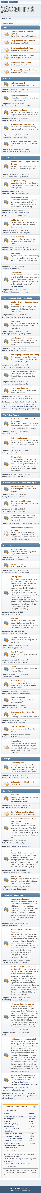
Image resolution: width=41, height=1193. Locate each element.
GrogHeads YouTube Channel (23, 41)
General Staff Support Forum (23, 1075)
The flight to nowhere (8, 497)
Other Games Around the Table (24, 371)
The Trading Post (17, 762)
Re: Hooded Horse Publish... (10, 963)
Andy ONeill (35, 1084)
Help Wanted (16, 876)
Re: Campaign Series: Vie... (10, 453)
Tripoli (23, 453)
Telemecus (24, 1000)
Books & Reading (18, 681)
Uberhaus (25, 292)
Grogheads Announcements (22, 124)
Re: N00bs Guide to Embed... (11, 152)
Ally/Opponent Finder (19, 197)
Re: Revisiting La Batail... (9, 476)
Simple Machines (26, 1190)
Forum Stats (11, 1151)
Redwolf (23, 350)
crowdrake (24, 384)
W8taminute (23, 137)
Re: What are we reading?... (10, 693)
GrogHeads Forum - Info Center (16, 1106)
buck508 (25, 777)
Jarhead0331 (26, 106)
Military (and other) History (22, 486)
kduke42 (22, 476)
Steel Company (9, 1119)
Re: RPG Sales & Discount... (10, 367)
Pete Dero (18, 614)
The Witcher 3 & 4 (7, 614)
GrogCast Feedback (19, 110)
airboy (23, 722)
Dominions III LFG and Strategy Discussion (23, 216)
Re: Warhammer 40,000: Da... (11, 249)
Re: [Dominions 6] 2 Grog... (10, 212)
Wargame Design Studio (21, 899)
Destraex (24, 633)
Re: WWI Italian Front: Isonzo (13, 1134)
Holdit (23, 1090)
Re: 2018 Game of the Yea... (10, 177)
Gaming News (16, 576)
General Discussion (19, 549)
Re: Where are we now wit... (10, 1035)
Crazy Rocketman (7, 648)
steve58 (23, 708)
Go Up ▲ (28, 1188)
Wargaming (15, 321)
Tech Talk (14, 618)
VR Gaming (15, 253)
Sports (13, 666)
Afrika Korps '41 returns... (10, 334)
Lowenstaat (27, 843)
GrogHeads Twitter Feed (21, 62)
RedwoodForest (26, 693)
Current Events (17, 564)
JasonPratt (32, 1134)
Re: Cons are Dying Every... (10, 722)
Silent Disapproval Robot (30, 249)
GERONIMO (5, 268)
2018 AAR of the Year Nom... (11, 434)
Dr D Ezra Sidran (24, 1084)
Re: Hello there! (7, 91)
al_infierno (25, 177)
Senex (31, 1129)
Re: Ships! (29, 523)
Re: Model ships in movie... (10, 350)
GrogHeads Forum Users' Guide (24, 141)
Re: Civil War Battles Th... (10, 925)
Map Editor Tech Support (23, 1096)
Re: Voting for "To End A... (10, 737)
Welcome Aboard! (18, 83)
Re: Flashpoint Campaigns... (10, 292)
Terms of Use (16, 741)
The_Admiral (23, 807)
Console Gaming (17, 237)
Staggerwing (26, 152)
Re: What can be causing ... (10, 633)
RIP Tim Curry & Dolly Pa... (10, 708)
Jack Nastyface (23, 802)
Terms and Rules (19, 1188)
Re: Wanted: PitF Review (9, 889)
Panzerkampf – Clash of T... (10, 398)
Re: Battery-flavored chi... (10, 662)
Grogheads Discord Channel (22, 55)
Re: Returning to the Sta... (10, 560)
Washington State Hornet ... (10, 573)
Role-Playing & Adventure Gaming (25, 354)
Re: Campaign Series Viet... (10, 193)
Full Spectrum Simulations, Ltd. (20, 846)
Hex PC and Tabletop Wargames (24, 967)
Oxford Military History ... (10, 511)
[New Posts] (6, 84)
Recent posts (11, 1110)
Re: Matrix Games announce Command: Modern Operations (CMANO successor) (14, 1145)
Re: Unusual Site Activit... (10, 137)
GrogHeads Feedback (19, 95)
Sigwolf (17, 677)
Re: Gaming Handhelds (9, 233)
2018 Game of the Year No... (11, 317)
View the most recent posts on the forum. (17, 1163)
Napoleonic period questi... (10, 1090)
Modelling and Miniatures (21, 338)
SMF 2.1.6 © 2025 (15, 1190)
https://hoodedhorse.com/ (20, 957)
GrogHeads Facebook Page (22, 48)
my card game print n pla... (10, 384)
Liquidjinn (17, 1157)
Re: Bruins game (7, 677)
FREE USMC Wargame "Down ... (12, 843)
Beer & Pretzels (17, 652)
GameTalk (15, 795)
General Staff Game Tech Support (21, 1094)
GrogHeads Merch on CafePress (24, 70)
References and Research (21, 501)
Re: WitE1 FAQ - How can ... (10, 1000)
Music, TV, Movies (18, 697)
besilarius (21, 497)
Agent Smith (25, 1035)
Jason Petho (24, 193)
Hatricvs (17, 120)
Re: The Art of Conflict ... (9, 807)
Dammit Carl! (25, 367)
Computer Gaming (18, 181)
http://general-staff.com (19, 1082)
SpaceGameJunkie (24, 233)
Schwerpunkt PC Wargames (22, 1004)
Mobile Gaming (17, 220)
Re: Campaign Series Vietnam (14, 1116)
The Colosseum (17, 272)
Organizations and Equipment (23, 515)
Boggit (20, 286)
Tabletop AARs (16, 457)
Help (11, 1188)
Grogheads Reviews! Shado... (11, 106)
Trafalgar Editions (25, 334)
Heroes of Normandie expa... (11, 777)
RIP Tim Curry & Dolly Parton (13, 1124)
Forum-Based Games (19, 388)
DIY (12, 850)
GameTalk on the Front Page (22, 812)
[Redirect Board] (6, 33)
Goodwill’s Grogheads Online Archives (22, 402)
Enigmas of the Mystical (20, 637)
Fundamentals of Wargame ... (11, 872)
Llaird (21, 925)
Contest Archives (18, 726)
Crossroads (17, 91)
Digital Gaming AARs (19, 438)
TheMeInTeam (25, 212)
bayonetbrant (26, 317)
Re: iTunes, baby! (7, 120)
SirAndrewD (23, 889)
